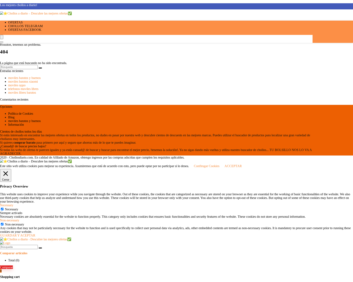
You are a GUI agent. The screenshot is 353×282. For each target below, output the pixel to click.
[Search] (1, 42)
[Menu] (1, 37)
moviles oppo (17, 85)
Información (16, 124)
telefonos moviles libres (23, 89)
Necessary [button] (6, 205)
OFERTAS (15, 22)
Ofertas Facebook (24, 29)
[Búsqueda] (40, 68)
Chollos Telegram (25, 26)
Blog (11, 117)
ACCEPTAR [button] (233, 166)
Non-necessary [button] (9, 220)
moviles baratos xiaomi (23, 81)
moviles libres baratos (22, 92)
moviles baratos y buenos (24, 78)
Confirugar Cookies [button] (206, 166)
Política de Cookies (20, 113)
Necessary (11, 209)
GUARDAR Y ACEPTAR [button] (17, 235)
